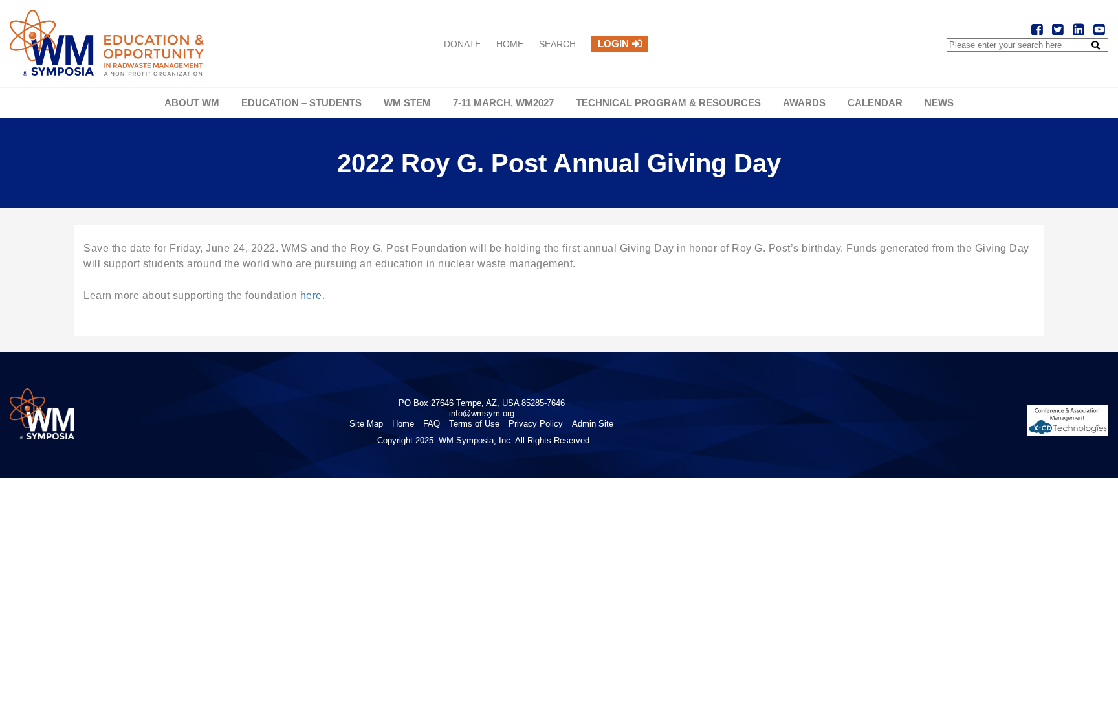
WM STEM (407, 102)
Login (613, 43)
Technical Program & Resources (668, 102)
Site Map (366, 423)
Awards (804, 102)
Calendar (875, 102)
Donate (462, 44)
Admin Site (592, 423)
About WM (191, 102)
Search (557, 44)
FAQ (431, 423)
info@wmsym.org (481, 413)
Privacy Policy (536, 423)
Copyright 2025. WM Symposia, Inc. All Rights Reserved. (484, 440)
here (311, 295)
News (939, 102)
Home (509, 44)
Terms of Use (474, 423)
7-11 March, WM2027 (503, 102)
